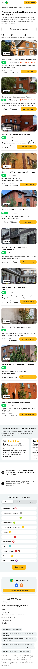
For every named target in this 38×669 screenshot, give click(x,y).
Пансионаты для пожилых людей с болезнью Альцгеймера (18, 639)
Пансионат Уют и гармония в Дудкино (18, 172)
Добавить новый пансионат (19, 590)
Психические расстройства (12, 629)
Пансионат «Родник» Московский (16, 327)
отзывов (13, 62)
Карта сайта (6, 620)
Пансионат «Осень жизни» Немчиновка (18, 59)
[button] (34, 48)
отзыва (12, 137)
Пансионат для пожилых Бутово (15, 134)
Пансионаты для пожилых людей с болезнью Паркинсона (18, 634)
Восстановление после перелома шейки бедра (18, 648)
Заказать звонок (30, 2)
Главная (4, 7)
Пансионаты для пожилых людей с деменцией (18, 644)
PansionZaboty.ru (7, 2)
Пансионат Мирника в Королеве (15, 402)
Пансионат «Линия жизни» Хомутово (17, 365)
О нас (3, 609)
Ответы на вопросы (8, 617)
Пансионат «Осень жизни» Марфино (17, 97)
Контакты (5, 612)
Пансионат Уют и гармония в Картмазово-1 (13, 288)
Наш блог (4, 623)
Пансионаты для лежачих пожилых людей (16, 651)
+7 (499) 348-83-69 (11, 598)
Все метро (19, 567)
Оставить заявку (28, 71)
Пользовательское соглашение (13, 615)
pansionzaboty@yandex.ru (15, 605)
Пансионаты (13, 7)
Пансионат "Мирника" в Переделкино (18, 210)
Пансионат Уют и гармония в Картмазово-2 (13, 248)
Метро (21, 7)
